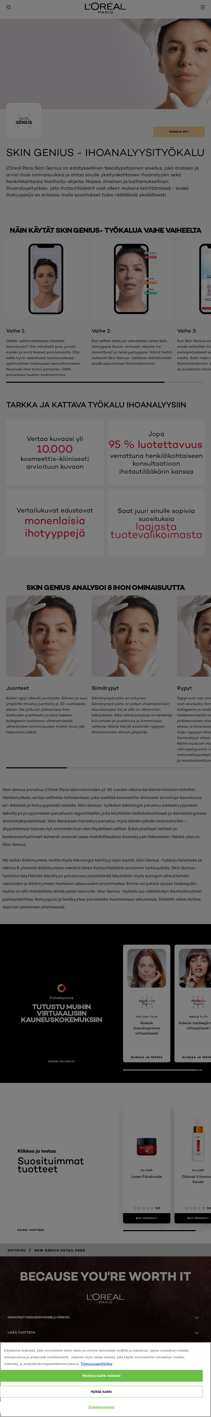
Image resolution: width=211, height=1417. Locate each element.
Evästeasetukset (102, 1407)
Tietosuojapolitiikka (96, 1364)
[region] (105, 1379)
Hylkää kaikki (101, 1392)
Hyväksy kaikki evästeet (101, 1376)
